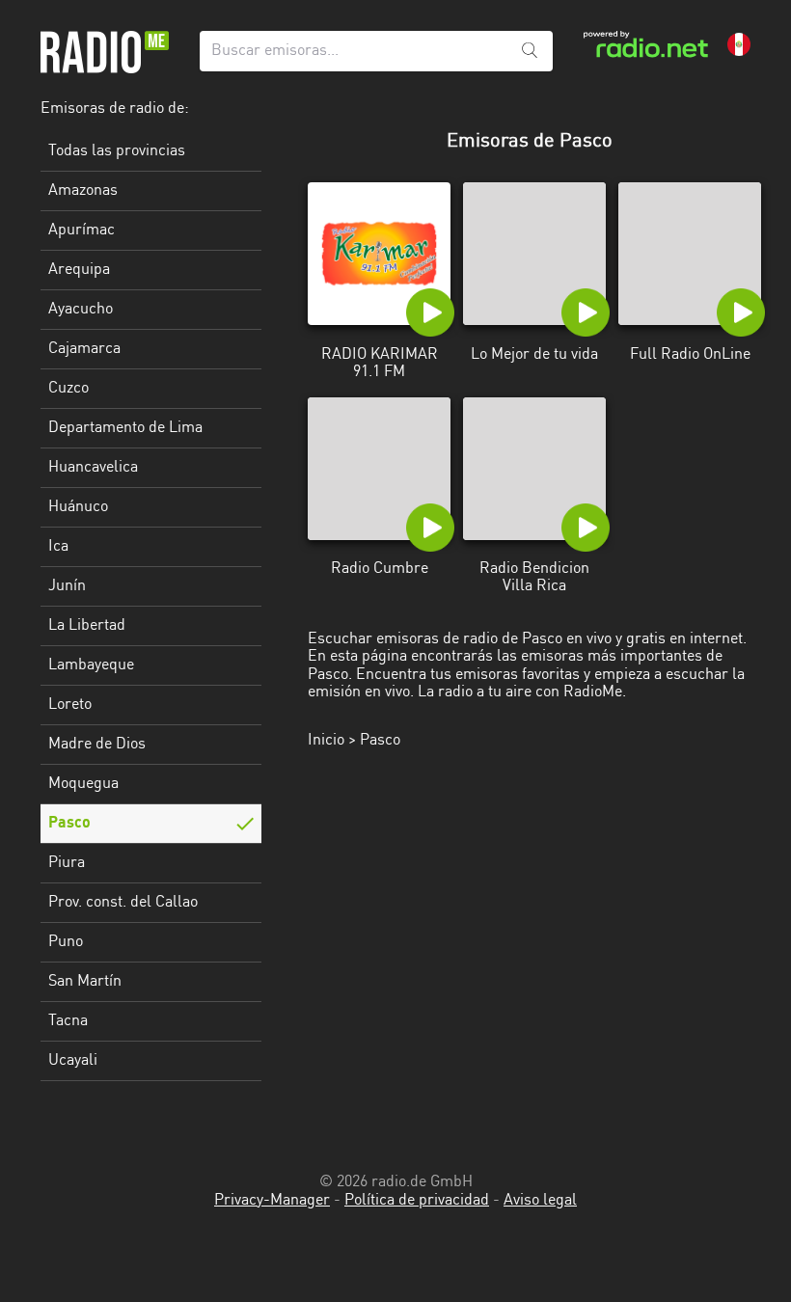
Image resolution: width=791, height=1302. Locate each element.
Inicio (326, 740)
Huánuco (78, 507)
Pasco (69, 823)
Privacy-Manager (272, 1200)
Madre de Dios (97, 744)
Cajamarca (84, 349)
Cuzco (68, 388)
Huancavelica (93, 467)
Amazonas (83, 191)
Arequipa (79, 270)
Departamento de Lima (125, 428)
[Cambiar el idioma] (738, 44)
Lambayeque (91, 665)
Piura (66, 863)
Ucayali (72, 1061)
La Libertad (86, 626)
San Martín (85, 982)
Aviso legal (540, 1200)
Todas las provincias (116, 151)
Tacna (68, 1021)
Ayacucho (80, 309)
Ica (58, 547)
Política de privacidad (416, 1200)
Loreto (70, 705)
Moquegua (83, 784)
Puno (65, 942)
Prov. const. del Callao (123, 902)
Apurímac (81, 230)
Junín (67, 586)
